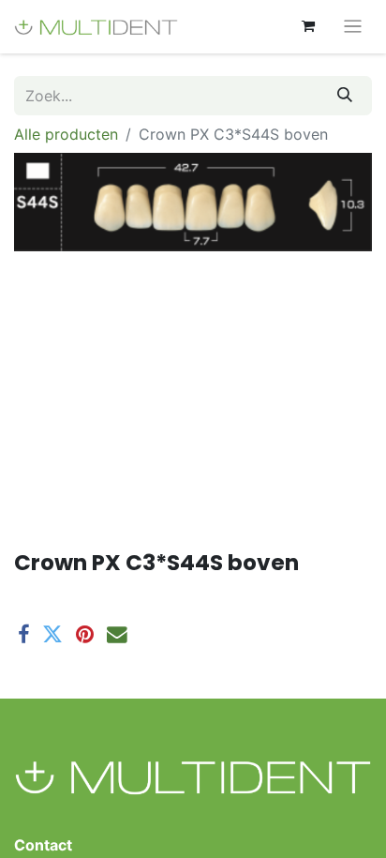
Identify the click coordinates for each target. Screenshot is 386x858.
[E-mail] (117, 635)
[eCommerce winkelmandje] (308, 26)
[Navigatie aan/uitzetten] (353, 27)
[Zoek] (345, 95)
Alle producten (66, 134)
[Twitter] (52, 635)
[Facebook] (23, 635)
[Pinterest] (85, 635)
